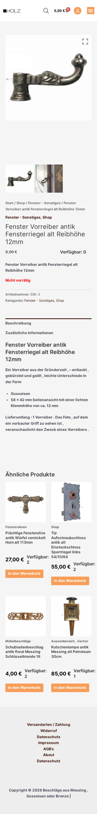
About (48, 755)
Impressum (48, 743)
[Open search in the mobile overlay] (43, 11)
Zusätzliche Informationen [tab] (29, 333)
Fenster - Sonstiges (44, 203)
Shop (20, 203)
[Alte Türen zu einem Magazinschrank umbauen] (48, 178)
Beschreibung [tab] (18, 323)
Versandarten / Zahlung (48, 724)
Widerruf (48, 731)
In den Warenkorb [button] (24, 573)
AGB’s (48, 749)
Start (9, 203)
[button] (90, 10)
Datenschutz (48, 737)
